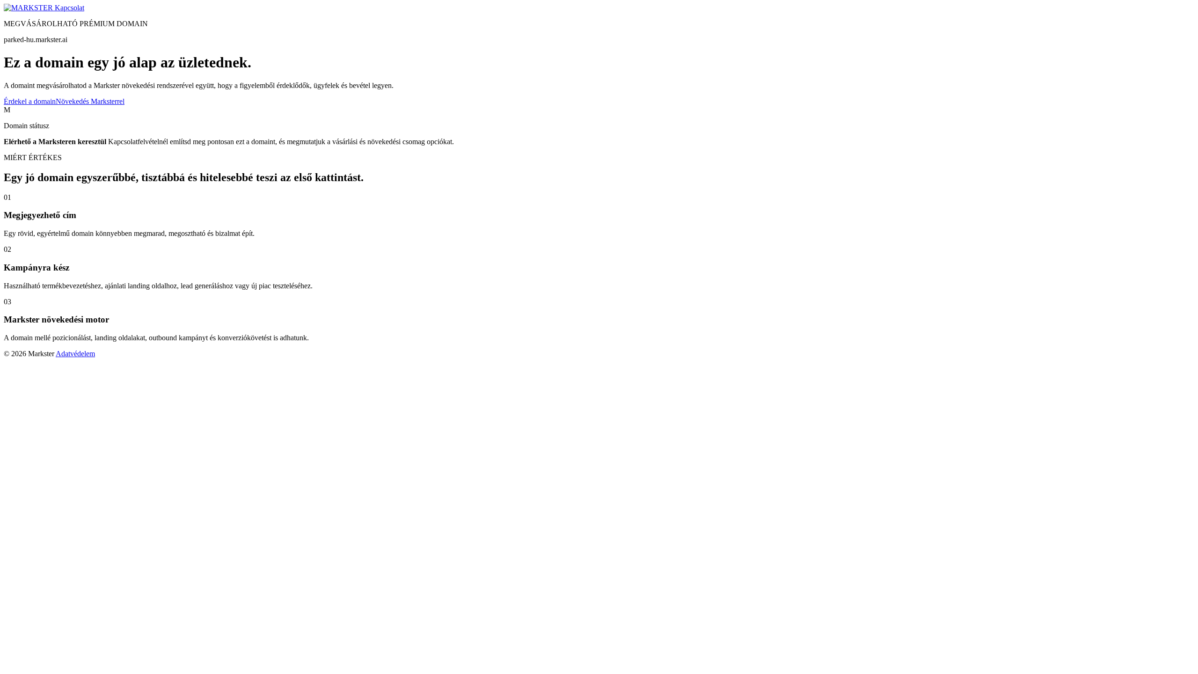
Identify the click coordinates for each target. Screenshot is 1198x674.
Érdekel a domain (30, 101)
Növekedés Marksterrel (90, 101)
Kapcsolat (69, 8)
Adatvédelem (75, 354)
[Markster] (29, 8)
